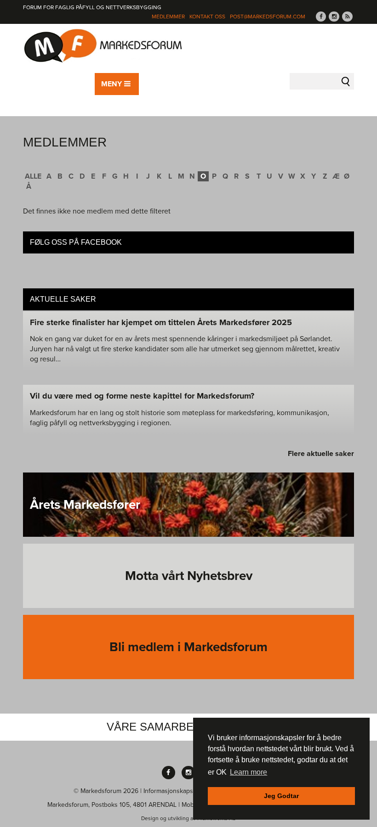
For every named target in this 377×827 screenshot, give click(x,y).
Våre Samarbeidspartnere (189, 726)
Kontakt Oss (207, 16)
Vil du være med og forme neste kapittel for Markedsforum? (142, 396)
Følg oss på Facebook (76, 242)
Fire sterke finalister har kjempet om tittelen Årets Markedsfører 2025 (161, 322)
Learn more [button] (248, 772)
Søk (345, 81)
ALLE (33, 176)
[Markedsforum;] (103, 46)
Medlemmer (168, 16)
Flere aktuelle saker (321, 453)
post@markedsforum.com (267, 16)
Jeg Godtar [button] (281, 795)
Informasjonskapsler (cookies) (185, 791)
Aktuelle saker (63, 299)
